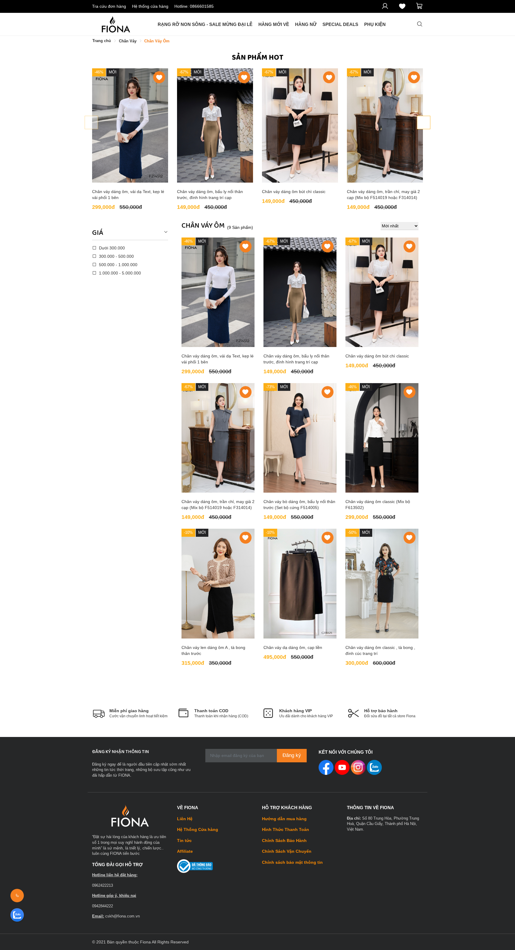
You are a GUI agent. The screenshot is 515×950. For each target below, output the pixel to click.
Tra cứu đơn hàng (109, 6)
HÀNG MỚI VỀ (273, 24)
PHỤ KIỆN (375, 24)
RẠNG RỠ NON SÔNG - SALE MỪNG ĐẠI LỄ (205, 24)
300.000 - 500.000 (116, 256)
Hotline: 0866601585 (194, 6)
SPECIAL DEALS (340, 24)
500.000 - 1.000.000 (117, 264)
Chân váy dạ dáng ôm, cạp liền (292, 647)
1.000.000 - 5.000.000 (119, 273)
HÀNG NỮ (306, 24)
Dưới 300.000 (111, 248)
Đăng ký (292, 755)
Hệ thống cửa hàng (150, 6)
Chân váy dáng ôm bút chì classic (293, 191)
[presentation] (91, 122)
